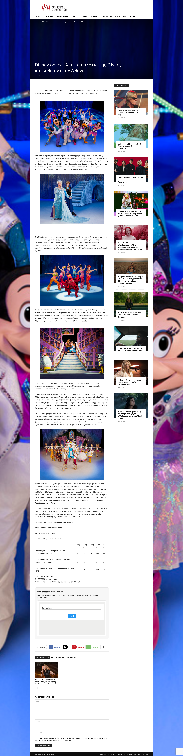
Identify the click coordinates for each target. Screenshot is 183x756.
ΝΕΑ (74, 16)
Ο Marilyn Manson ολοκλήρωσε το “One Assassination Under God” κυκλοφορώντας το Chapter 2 (131, 246)
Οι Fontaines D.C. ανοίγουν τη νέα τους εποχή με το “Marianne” (130, 180)
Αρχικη (39, 16)
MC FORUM (111, 754)
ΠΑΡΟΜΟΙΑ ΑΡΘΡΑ (42, 658)
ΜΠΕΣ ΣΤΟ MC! (131, 754)
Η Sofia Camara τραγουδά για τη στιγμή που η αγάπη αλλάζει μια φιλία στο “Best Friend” (130, 415)
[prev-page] (36, 688)
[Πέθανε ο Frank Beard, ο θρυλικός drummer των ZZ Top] (131, 102)
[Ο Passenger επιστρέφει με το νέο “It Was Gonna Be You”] (131, 338)
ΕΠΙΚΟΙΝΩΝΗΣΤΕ (143, 754)
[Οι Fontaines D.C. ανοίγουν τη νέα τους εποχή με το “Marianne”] (131, 169)
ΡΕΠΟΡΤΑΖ (49, 16)
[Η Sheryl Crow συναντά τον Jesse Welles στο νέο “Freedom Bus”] (131, 372)
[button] (145, 16)
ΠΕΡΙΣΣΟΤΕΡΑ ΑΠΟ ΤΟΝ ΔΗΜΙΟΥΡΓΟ (63, 658)
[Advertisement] (109, 8)
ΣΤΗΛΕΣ (94, 16)
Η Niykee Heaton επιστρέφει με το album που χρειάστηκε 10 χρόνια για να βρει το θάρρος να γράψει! (130, 280)
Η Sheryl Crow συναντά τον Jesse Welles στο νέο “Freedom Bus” (129, 382)
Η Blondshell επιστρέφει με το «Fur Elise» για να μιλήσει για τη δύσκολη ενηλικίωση (130, 213)
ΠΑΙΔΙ (42, 22)
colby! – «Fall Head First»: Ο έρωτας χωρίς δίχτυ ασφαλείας (129, 146)
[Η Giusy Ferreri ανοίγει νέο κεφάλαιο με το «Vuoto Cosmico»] (131, 304)
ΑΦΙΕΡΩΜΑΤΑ (107, 16)
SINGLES (84, 16)
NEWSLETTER (121, 754)
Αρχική (37, 22)
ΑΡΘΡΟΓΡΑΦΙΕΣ (120, 16)
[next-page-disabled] (39, 688)
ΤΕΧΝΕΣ (132, 16)
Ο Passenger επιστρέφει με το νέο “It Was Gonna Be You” (130, 349)
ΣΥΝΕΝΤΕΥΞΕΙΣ (62, 16)
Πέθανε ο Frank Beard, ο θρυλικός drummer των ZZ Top (129, 112)
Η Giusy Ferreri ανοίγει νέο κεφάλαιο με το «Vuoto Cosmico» (129, 314)
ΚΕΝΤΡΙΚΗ (103, 754)
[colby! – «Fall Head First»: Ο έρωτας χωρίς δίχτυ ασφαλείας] (131, 136)
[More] (103, 647)
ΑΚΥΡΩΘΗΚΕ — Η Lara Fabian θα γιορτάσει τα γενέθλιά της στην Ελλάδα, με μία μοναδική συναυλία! (46, 682)
